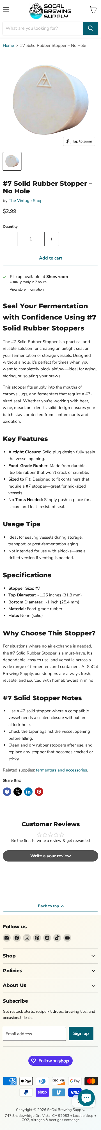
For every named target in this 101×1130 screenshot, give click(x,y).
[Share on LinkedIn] (28, 791)
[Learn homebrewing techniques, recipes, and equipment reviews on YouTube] (67, 938)
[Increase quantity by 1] (52, 239)
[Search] (90, 28)
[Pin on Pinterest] (39, 791)
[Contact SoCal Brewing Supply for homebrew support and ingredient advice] (7, 938)
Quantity (10, 227)
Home (8, 45)
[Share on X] (17, 791)
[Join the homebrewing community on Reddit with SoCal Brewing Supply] (47, 938)
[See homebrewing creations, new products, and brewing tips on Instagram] (27, 938)
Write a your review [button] (50, 856)
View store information (27, 289)
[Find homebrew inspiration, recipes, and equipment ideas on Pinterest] (37, 938)
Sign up (81, 1033)
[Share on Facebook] (7, 791)
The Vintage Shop (26, 200)
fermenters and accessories (61, 770)
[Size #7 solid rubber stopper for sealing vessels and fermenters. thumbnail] (12, 161)
